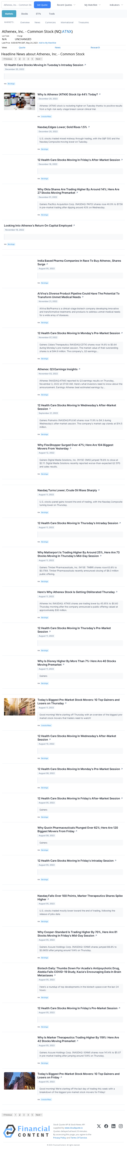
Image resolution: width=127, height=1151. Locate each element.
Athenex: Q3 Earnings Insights (59, 369)
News (37, 22)
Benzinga (11, 84)
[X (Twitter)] (99, 1131)
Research (95, 47)
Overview (25, 22)
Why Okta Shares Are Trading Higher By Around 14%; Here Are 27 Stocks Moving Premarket (78, 191)
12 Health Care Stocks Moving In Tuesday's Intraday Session (45, 65)
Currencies (50, 22)
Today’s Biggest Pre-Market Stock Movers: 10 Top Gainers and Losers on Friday (78, 1075)
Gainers (43, 676)
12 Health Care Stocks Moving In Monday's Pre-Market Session (80, 333)
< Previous (7, 59)
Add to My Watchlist (47, 42)
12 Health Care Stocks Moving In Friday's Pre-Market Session (78, 1008)
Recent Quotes (64, 4)
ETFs (38, 13)
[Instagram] (121, 1131)
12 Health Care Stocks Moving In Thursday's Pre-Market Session (74, 629)
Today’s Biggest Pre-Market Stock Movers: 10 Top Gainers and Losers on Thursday (78, 701)
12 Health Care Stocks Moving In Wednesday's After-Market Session (76, 407)
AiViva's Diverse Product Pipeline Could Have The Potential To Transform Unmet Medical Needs (78, 295)
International (67, 22)
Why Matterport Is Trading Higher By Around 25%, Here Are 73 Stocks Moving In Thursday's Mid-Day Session (78, 554)
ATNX (67, 31)
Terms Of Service (79, 1137)
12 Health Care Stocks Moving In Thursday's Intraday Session (79, 523)
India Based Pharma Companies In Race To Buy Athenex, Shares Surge (79, 262)
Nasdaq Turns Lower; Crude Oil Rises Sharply (68, 490)
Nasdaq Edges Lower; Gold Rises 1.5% (63, 127)
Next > (39, 59)
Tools (52, 13)
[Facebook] (106, 1131)
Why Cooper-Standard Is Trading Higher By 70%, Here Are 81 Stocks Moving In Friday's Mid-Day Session (77, 933)
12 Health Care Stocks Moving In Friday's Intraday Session (77, 860)
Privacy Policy (59, 1137)
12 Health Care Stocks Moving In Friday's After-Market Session (80, 159)
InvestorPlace (46, 116)
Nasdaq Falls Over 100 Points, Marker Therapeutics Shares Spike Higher (80, 897)
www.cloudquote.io (74, 1127)
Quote (22, 47)
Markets (9, 13)
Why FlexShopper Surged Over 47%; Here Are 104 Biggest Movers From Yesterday (75, 446)
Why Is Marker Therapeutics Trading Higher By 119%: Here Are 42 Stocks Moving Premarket (78, 1039)
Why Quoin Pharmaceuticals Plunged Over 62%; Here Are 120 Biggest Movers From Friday (77, 829)
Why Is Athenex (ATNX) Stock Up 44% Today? (69, 94)
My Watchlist (90, 4)
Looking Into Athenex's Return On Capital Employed (39, 225)
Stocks (24, 13)
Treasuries (83, 22)
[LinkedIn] (113, 1131)
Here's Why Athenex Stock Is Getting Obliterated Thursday (77, 592)
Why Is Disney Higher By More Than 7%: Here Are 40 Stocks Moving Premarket (76, 662)
